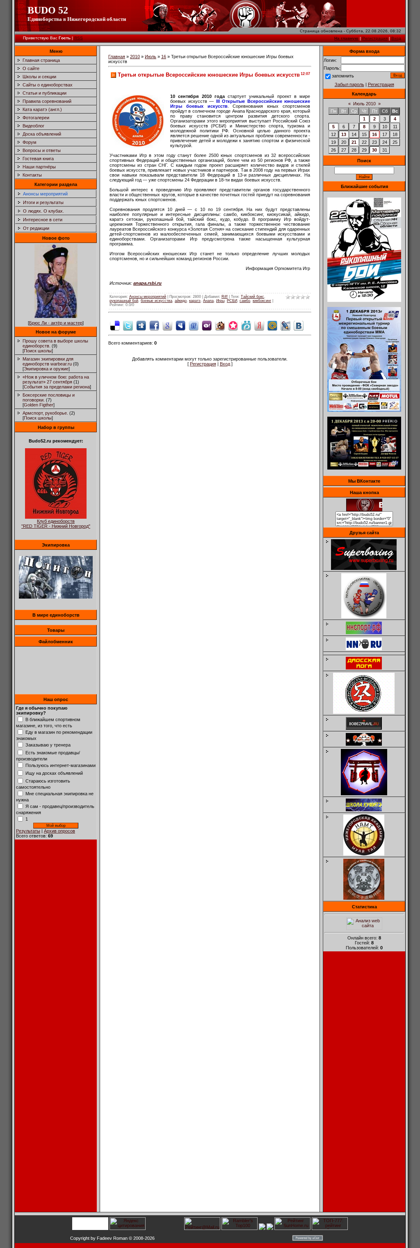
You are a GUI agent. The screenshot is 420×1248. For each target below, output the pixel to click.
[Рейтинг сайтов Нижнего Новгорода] (262, 1228)
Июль (150, 56)
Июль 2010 (364, 103)
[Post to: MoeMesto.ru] (246, 325)
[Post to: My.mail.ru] (272, 325)
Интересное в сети (42, 219)
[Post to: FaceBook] (154, 325)
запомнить (343, 75)
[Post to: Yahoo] (206, 325)
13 (343, 134)
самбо (245, 301)
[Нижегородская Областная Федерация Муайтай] (368, 616)
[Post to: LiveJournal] (285, 325)
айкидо (181, 301)
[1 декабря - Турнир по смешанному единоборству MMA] (364, 410)
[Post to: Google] (167, 325)
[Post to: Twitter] (128, 325)
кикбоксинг (262, 301)
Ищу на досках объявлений (54, 773)
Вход (396, 38)
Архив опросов (59, 830)
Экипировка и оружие (46, 368)
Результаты (28, 830)
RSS (78, 38)
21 (354, 142)
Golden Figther (38, 404)
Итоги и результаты (43, 202)
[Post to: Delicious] (114, 325)
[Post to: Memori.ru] (233, 325)
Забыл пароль (349, 84)
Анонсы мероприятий (45, 193)
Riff (224, 297)
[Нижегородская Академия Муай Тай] (368, 853)
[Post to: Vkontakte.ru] (298, 325)
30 (374, 149)
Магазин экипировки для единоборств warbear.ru (48, 361)
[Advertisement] (364, 1084)
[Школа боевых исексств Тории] (368, 793)
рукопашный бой (124, 301)
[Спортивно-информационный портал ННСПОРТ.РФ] (368, 632)
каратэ (195, 301)
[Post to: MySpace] (180, 325)
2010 (135, 56)
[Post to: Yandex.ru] (259, 325)
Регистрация (375, 38)
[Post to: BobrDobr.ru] (219, 325)
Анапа (208, 301)
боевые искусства (156, 301)
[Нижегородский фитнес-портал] (368, 651)
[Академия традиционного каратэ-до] (368, 898)
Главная (116, 56)
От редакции (36, 228)
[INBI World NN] (368, 667)
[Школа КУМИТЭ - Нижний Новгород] (368, 809)
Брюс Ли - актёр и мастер (55, 322)
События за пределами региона (57, 386)
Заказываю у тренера (48, 744)
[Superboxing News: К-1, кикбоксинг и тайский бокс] (368, 568)
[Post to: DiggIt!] (141, 325)
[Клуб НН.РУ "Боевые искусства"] (368, 648)
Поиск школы (38, 350)
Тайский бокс (252, 297)
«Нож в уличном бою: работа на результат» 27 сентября (56, 379)
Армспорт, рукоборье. (45, 413)
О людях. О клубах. (43, 211)
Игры (220, 301)
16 (163, 56)
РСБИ (232, 301)
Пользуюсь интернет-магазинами (60, 765)
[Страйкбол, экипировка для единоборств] (56, 597)
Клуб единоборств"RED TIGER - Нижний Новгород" (55, 524)
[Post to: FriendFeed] (193, 325)
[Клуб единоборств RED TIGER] (56, 517)
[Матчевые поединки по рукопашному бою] (364, 300)
